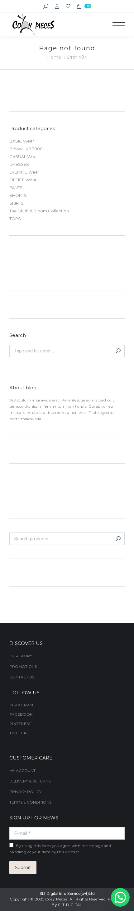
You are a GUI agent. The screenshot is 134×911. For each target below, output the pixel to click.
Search (118, 539)
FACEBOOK (20, 714)
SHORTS (18, 195)
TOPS (15, 218)
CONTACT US (21, 677)
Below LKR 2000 (26, 148)
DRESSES (19, 164)
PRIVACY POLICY (25, 791)
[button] (120, 897)
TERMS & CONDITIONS (30, 802)
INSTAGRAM (21, 705)
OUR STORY (20, 656)
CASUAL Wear (23, 156)
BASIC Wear (21, 140)
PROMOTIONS (23, 666)
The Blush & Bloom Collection (39, 210)
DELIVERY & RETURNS (29, 781)
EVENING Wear (24, 172)
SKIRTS (16, 203)
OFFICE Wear (22, 179)
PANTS (16, 187)
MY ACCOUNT (22, 770)
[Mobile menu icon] (119, 24)
